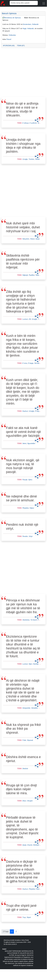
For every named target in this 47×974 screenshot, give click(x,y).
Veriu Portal (25, 940)
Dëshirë (25, 768)
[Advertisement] (23, 73)
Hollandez (12, 35)
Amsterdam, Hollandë (30, 24)
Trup (24, 917)
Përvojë (40, 620)
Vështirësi (25, 620)
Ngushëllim (31, 443)
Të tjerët (41, 319)
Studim (40, 123)
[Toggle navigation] (44, 3)
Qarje (38, 239)
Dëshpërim (37, 845)
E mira (24, 363)
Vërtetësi (34, 708)
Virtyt (30, 536)
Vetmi (24, 443)
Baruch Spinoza (9, 13)
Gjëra (30, 480)
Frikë (24, 740)
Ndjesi (32, 508)
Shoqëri (30, 801)
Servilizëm (38, 363)
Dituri (24, 801)
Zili (30, 319)
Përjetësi (25, 508)
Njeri (30, 664)
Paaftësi (32, 275)
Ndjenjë (25, 275)
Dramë (29, 845)
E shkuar (25, 123)
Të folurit (33, 620)
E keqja (30, 363)
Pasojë (24, 480)
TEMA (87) (21, 45)
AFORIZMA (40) (9, 45)
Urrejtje (25, 159)
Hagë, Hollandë (28, 28)
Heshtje (35, 664)
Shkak (37, 159)
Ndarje (40, 708)
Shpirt (29, 917)
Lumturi (25, 319)
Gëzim (38, 889)
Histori (32, 239)
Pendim (25, 536)
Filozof (8, 39)
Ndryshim (25, 239)
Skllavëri (39, 275)
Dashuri (25, 411)
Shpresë (30, 740)
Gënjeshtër (26, 708)
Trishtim (31, 159)
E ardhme (33, 123)
